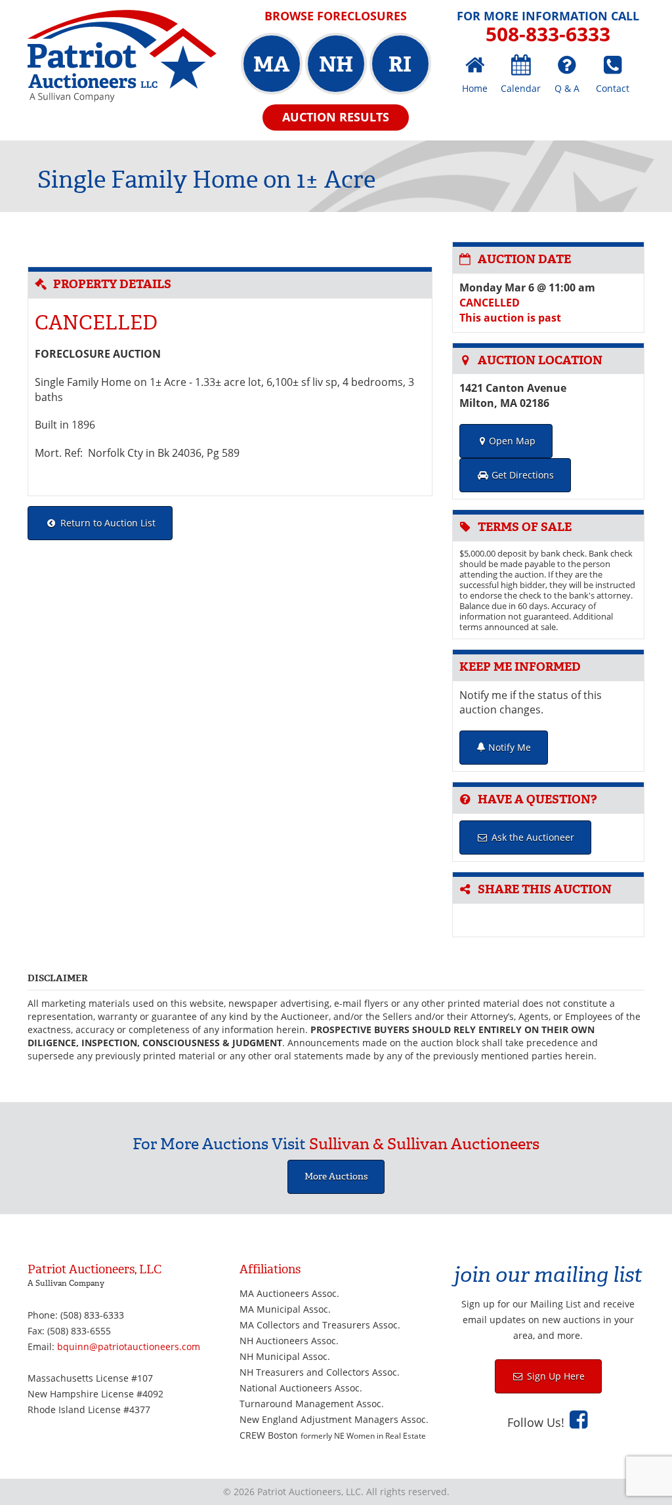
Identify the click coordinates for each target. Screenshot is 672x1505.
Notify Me (508, 747)
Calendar (521, 88)
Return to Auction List (107, 523)
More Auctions (336, 1176)
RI (399, 64)
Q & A (567, 88)
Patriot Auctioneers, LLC (122, 56)
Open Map (512, 441)
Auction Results (335, 117)
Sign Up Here (554, 1376)
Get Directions (521, 475)
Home (475, 88)
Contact (612, 88)
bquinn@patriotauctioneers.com (128, 1346)
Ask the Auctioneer (531, 837)
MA (271, 64)
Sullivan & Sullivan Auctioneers (424, 1144)
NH (336, 64)
